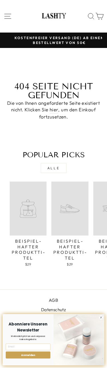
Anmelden (28, 355)
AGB (53, 300)
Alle (53, 168)
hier (54, 109)
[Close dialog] (101, 317)
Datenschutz (53, 309)
